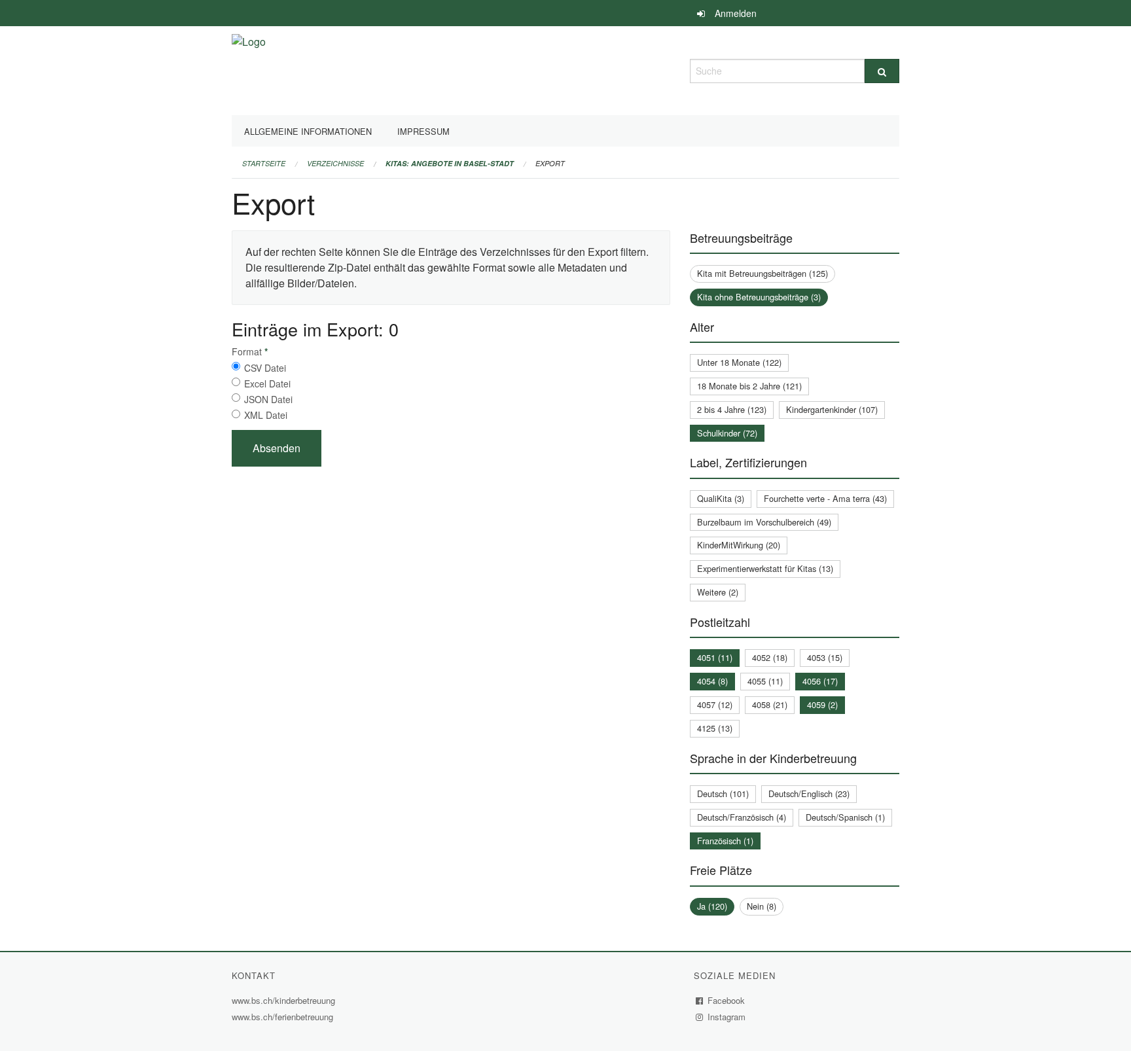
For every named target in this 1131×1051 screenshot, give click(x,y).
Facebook (726, 1000)
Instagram (727, 1016)
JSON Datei (268, 399)
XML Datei (265, 414)
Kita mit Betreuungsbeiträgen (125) (762, 273)
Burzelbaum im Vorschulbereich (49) (764, 522)
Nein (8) (761, 906)
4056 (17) (820, 681)
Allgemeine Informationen (308, 131)
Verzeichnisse (335, 163)
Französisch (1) (725, 840)
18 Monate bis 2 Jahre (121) (749, 386)
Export (550, 163)
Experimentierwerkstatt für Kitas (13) (765, 568)
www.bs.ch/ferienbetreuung (284, 1016)
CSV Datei (265, 367)
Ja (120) (712, 906)
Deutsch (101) (723, 793)
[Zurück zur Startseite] (249, 69)
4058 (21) (769, 704)
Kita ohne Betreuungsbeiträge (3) (759, 297)
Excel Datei (267, 383)
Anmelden (736, 13)
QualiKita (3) (720, 498)
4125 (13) (714, 728)
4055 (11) (765, 681)
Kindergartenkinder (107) (832, 409)
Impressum (423, 131)
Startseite (263, 163)
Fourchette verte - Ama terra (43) (825, 498)
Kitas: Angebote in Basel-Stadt (450, 163)
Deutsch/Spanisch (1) (845, 817)
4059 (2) (822, 704)
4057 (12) (714, 704)
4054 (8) (712, 681)
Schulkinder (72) (727, 433)
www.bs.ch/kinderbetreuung (285, 1000)
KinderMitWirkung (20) (738, 545)
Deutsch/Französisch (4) (741, 817)
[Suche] (882, 71)
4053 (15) (824, 657)
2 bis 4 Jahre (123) (731, 409)
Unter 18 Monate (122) (739, 362)
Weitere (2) (717, 592)
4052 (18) (769, 657)
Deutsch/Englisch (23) (809, 793)
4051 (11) (714, 657)
